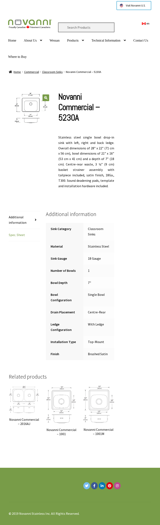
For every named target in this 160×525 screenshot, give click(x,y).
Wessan (55, 40)
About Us (30, 40)
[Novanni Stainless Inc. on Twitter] (86, 485)
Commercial (31, 72)
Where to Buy (17, 56)
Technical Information (105, 40)
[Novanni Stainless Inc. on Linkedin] (102, 485)
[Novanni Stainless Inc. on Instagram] (117, 485)
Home (12, 40)
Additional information (17, 220)
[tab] (24, 220)
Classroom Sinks (52, 72)
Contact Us (140, 40)
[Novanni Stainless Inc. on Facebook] (94, 485)
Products (73, 40)
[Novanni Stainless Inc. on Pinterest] (109, 485)
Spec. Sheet (17, 235)
